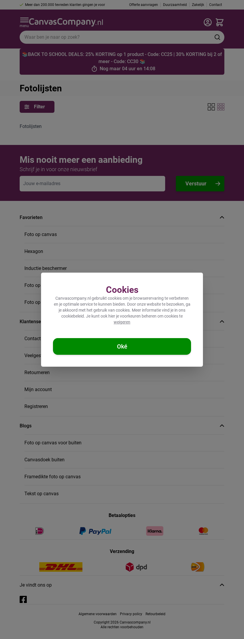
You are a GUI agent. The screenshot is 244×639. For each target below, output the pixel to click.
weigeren (122, 322)
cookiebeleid (72, 316)
